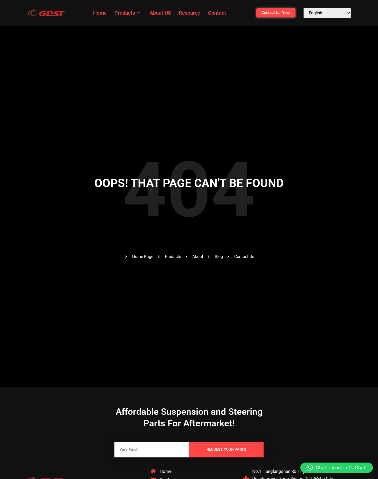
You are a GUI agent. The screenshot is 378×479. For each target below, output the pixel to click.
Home (100, 13)
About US (160, 13)
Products (124, 13)
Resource (189, 13)
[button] (336, 468)
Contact (217, 13)
